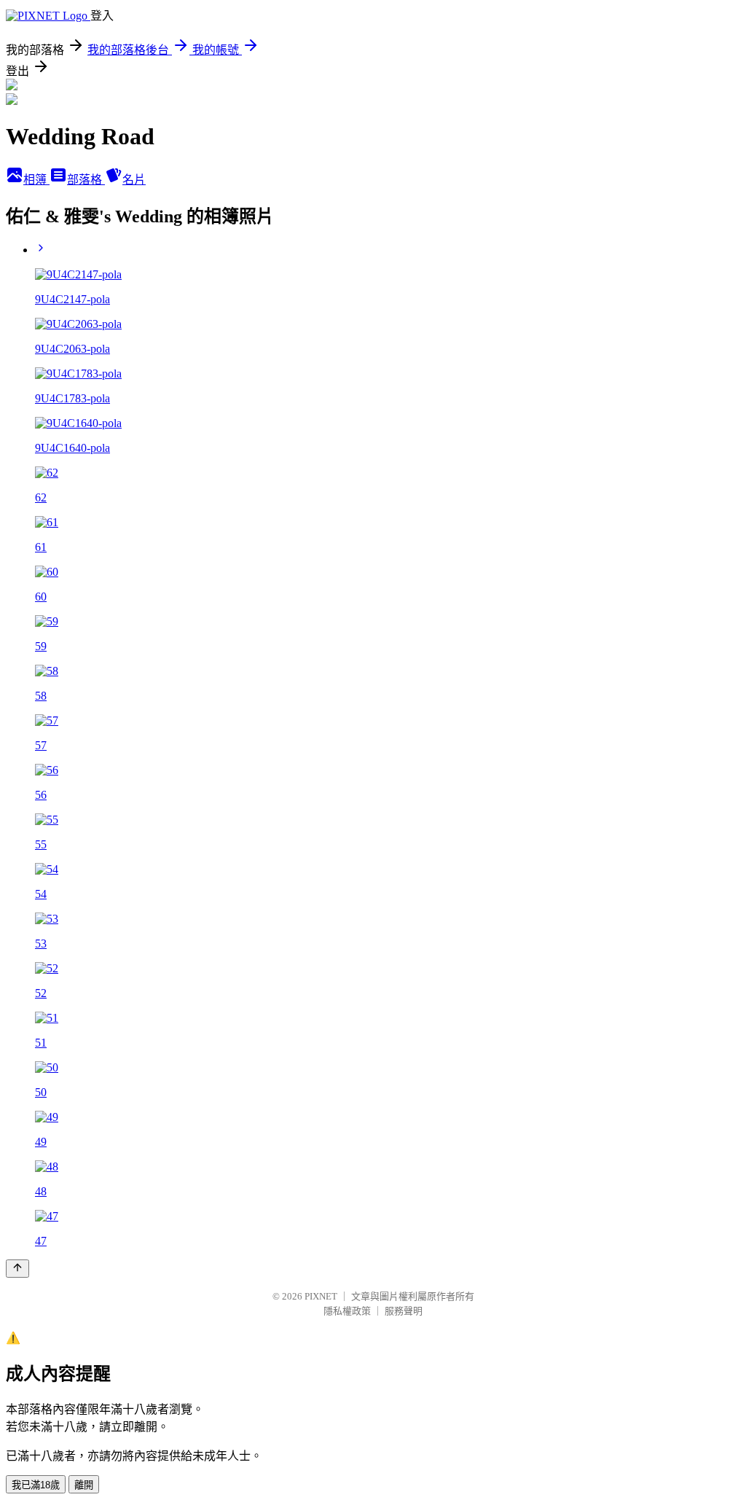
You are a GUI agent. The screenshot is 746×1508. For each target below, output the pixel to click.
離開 (83, 1485)
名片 (134, 179)
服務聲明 (404, 1310)
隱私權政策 (347, 1310)
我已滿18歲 (36, 1485)
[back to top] (17, 1268)
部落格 (86, 179)
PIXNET (321, 1296)
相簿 (36, 179)
